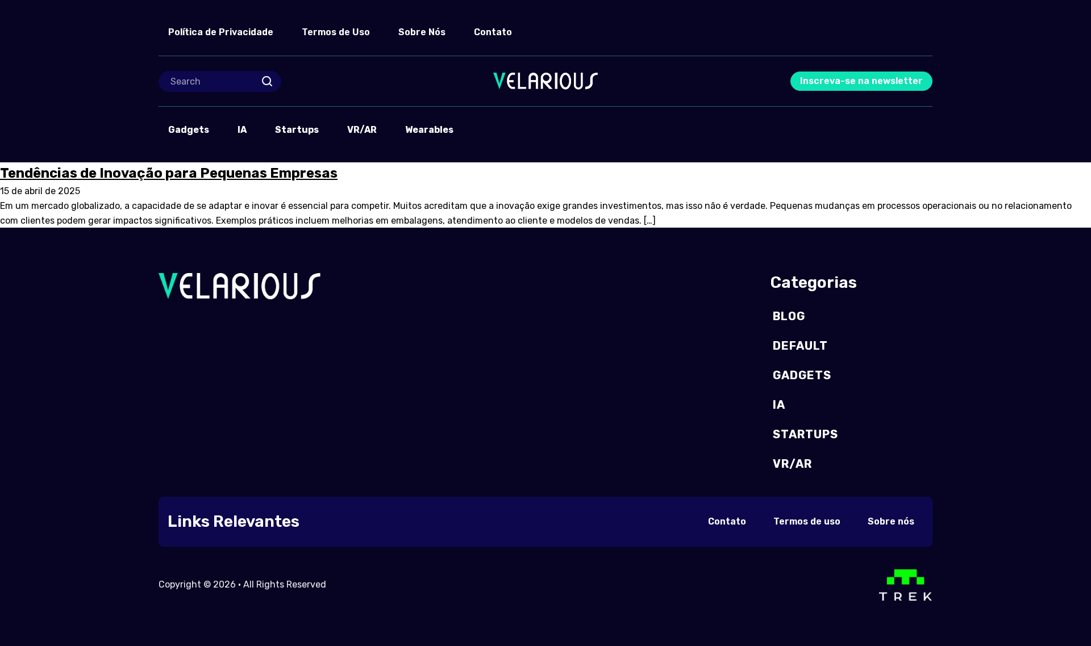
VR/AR (362, 129)
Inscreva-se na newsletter (861, 80)
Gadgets (188, 129)
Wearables (429, 129)
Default (800, 346)
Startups (297, 129)
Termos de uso (806, 521)
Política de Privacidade (220, 32)
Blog (789, 316)
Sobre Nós (421, 32)
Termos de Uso (336, 32)
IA (242, 129)
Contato (493, 32)
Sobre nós (891, 521)
